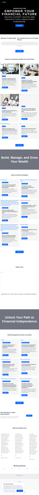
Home (19, 481)
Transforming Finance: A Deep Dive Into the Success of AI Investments (29, 206)
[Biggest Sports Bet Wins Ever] (20, 123)
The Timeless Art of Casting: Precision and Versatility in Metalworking (9, 186)
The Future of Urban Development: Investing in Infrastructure (28, 187)
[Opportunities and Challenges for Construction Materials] (21, 339)
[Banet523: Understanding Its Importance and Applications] (10, 68)
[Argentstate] (4, 2)
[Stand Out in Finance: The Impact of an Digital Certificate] (5, 123)
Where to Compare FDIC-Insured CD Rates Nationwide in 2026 (9, 211)
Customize (6, 490)
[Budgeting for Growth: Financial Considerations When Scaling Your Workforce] (29, 69)
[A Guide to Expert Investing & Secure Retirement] (25, 359)
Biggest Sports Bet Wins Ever (29, 128)
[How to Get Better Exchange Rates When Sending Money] (10, 227)
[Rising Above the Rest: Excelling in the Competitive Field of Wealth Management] (8, 378)
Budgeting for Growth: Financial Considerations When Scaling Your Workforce (29, 81)
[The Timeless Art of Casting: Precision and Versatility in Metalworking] (4, 179)
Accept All (20, 490)
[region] (13, 487)
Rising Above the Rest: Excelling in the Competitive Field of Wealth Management (9, 385)
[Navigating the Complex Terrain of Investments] (24, 224)
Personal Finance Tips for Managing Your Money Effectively (9, 346)
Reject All (13, 490)
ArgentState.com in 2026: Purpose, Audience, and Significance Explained (18, 294)
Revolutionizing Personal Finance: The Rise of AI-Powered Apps (9, 365)
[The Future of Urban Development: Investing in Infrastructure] (29, 180)
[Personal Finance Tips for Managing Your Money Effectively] (2, 339)
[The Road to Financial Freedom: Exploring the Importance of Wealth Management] (25, 378)
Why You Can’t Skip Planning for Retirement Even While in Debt (29, 110)
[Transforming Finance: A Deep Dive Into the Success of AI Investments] (25, 200)
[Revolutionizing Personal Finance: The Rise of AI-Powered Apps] (5, 359)
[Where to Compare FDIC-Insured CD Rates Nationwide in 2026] (10, 202)
